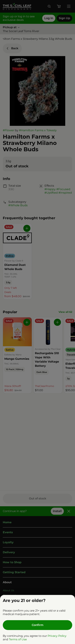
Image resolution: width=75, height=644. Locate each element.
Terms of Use (18, 639)
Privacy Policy (57, 636)
